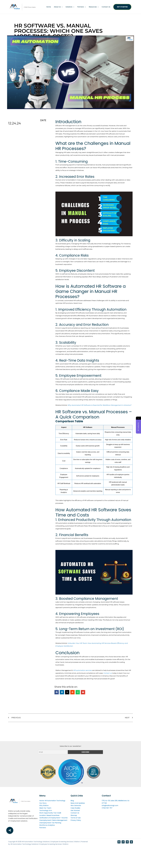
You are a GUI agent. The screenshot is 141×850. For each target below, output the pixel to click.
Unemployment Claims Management (53, 820)
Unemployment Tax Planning (50, 823)
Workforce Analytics (47, 825)
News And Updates (78, 803)
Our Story (43, 803)
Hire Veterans (76, 805)
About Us (57, 7)
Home (48, 7)
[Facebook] (119, 841)
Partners (80, 7)
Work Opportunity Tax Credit (50, 813)
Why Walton (44, 805)
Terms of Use (76, 818)
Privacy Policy (76, 820)
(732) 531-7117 (107, 808)
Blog (72, 800)
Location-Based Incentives (49, 815)
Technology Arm (45, 810)
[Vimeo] (131, 841)
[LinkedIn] (127, 841)
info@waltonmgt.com (110, 805)
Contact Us (106, 7)
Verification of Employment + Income (53, 818)
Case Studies (75, 808)
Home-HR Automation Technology (52, 800)
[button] (62, 7)
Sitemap (74, 815)
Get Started (122, 7)
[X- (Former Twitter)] (123, 841)
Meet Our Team (45, 808)
